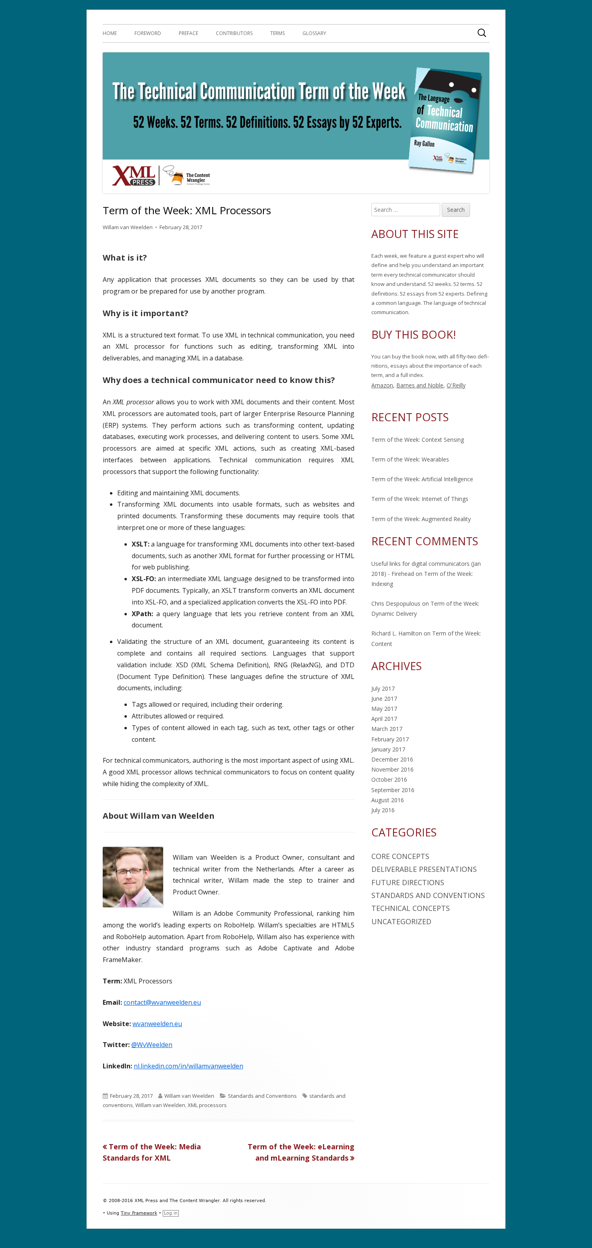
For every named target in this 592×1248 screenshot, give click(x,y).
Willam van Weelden (128, 227)
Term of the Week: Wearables (410, 459)
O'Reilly (456, 385)
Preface (188, 33)
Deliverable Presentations (424, 869)
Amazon (382, 385)
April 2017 (384, 718)
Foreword (148, 33)
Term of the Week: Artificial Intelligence (422, 479)
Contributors (234, 33)
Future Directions (407, 882)
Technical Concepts (410, 908)
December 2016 (392, 759)
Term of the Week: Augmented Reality (421, 519)
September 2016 (392, 790)
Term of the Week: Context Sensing (417, 439)
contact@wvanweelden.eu (162, 1002)
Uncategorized (401, 921)
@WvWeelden (151, 1044)
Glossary (314, 33)
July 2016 (383, 810)
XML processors (207, 1105)
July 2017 (383, 688)
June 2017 (384, 698)
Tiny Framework (139, 1213)
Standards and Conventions (262, 1095)
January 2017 (388, 749)
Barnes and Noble (419, 385)
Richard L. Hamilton (396, 633)
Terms (277, 33)
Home (110, 33)
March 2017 (386, 729)
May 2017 (384, 708)
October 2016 (389, 779)
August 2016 (387, 800)
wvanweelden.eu (157, 1023)
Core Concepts (400, 856)
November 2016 (392, 769)
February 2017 (390, 739)
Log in (171, 1213)
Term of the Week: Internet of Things (419, 499)
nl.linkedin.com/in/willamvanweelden (188, 1066)
